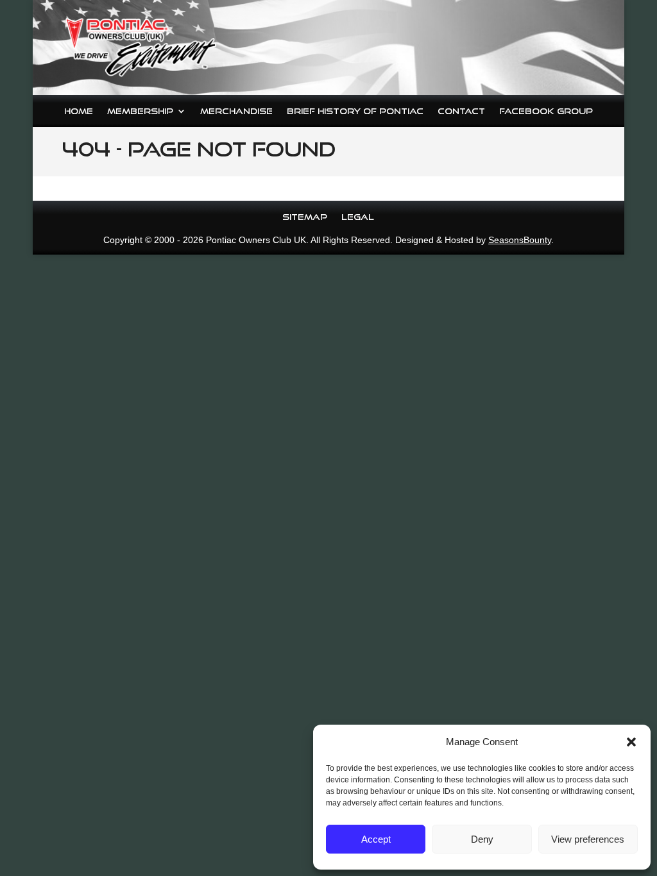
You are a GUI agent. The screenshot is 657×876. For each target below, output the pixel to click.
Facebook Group (546, 110)
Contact (461, 110)
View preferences (587, 839)
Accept (376, 839)
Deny (482, 839)
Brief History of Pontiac (355, 110)
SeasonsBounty (519, 240)
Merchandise (236, 110)
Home (78, 110)
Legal (357, 216)
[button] (631, 742)
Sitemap (304, 216)
